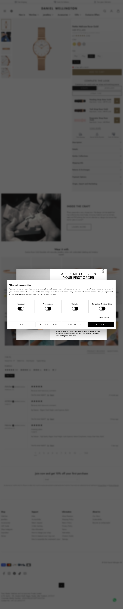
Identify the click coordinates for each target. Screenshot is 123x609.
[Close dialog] (103, 271)
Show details (104, 317)
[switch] (48, 309)
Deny (22, 324)
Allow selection (48, 324)
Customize (73, 324)
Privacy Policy (72, 336)
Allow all (101, 324)
